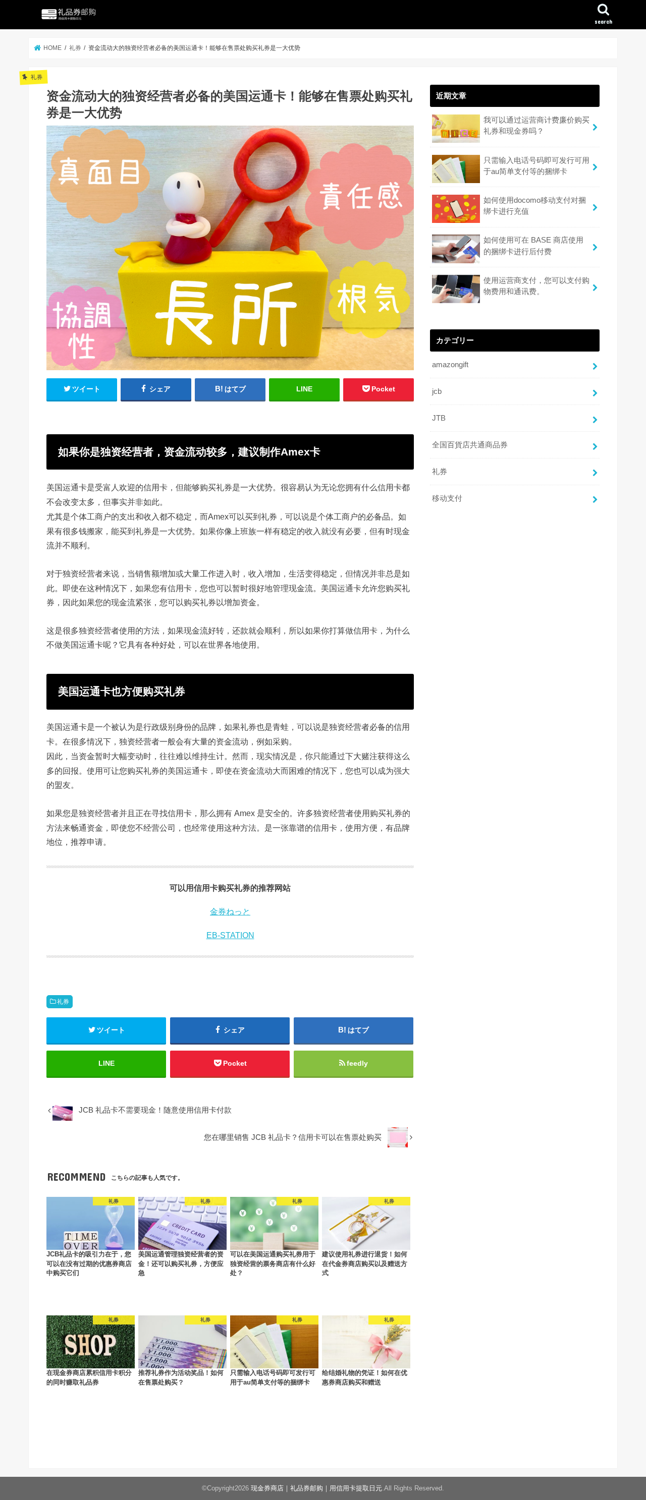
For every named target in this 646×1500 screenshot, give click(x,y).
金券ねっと (230, 911)
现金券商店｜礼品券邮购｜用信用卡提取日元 (316, 1488)
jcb (437, 391)
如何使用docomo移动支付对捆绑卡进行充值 (534, 205)
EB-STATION (230, 935)
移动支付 (447, 498)
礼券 (63, 1001)
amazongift (450, 365)
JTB (439, 418)
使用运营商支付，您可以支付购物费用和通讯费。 (536, 286)
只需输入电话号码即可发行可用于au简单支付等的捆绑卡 (536, 166)
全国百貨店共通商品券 (470, 445)
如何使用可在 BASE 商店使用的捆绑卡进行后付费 (533, 245)
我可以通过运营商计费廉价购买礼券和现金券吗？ (536, 125)
